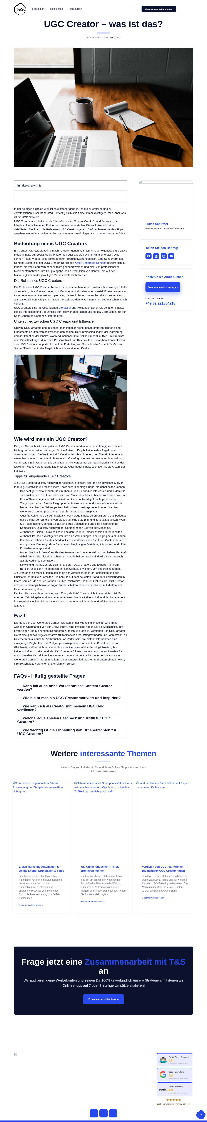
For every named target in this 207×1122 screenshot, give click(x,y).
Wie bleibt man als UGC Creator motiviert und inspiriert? (72, 698)
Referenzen (56, 9)
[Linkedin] (103, 1113)
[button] (123, 185)
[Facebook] (94, 1113)
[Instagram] (113, 1113)
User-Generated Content (91, 262)
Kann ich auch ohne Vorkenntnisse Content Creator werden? (64, 688)
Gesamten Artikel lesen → (31, 905)
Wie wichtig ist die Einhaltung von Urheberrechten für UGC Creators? (66, 732)
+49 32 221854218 (160, 303)
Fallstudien (38, 9)
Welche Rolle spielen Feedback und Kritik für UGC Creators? (63, 720)
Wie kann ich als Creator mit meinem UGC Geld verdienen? (61, 708)
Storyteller (65, 307)
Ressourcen (75, 9)
